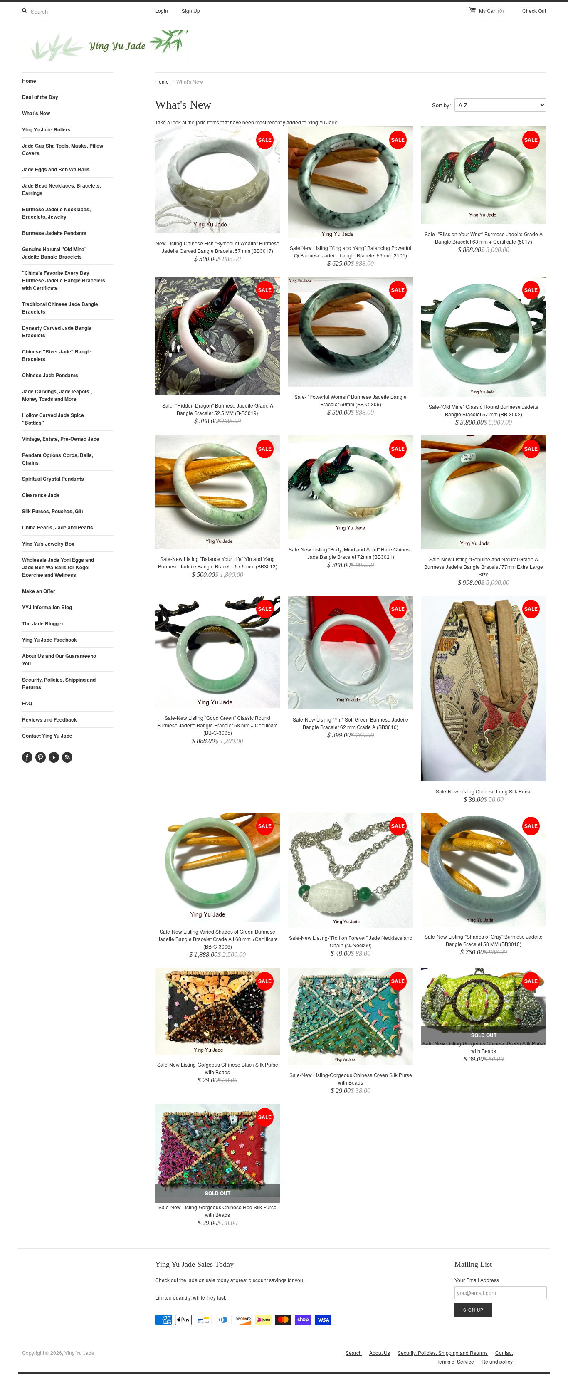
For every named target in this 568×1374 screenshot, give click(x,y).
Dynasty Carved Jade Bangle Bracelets (56, 331)
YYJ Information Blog (47, 607)
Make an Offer (38, 591)
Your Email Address (476, 1279)
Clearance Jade (40, 495)
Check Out (534, 10)
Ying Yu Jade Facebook (49, 639)
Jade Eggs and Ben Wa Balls (56, 169)
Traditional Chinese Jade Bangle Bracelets (60, 307)
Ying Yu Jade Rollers (46, 129)
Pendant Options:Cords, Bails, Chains (57, 458)
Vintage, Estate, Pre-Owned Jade (60, 438)
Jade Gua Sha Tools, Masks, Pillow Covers (62, 149)
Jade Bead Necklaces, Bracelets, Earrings (61, 189)
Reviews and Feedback (49, 719)
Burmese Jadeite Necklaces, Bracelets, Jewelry (56, 212)
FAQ (27, 703)
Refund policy (497, 1361)
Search (354, 1352)
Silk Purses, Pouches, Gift (52, 511)
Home (29, 80)
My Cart (491, 10)
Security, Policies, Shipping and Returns (59, 683)
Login (161, 10)
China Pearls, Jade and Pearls (57, 527)
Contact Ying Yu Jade (47, 735)
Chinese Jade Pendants (50, 375)
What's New (36, 113)
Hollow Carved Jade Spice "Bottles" (53, 418)
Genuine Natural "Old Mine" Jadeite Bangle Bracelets (54, 252)
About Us (379, 1352)
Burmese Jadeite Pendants (54, 233)
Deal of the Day (40, 97)
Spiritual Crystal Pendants (53, 478)
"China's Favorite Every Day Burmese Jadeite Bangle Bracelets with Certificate (63, 280)
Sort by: (441, 105)
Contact (504, 1352)
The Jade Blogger (43, 623)
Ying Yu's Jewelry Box (48, 543)
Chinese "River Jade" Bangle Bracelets (56, 355)
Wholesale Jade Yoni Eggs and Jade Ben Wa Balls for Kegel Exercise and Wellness (58, 567)
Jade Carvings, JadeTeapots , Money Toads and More (57, 395)
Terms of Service (455, 1361)
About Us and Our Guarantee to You (59, 659)
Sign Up (191, 10)
